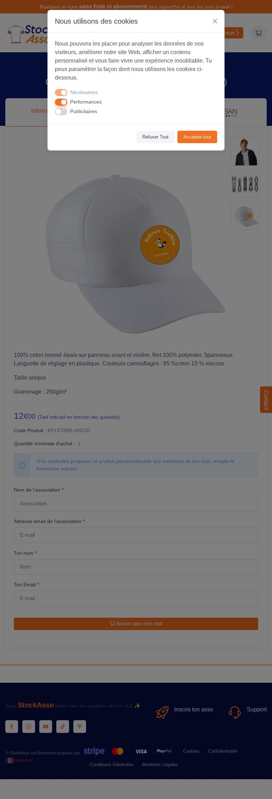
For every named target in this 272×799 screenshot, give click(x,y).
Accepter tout (197, 137)
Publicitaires (83, 111)
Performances (86, 102)
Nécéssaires (84, 92)
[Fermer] (215, 21)
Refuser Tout (155, 137)
